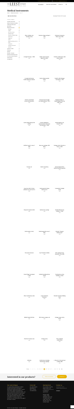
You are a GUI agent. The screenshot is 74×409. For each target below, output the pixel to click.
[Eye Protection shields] (44, 244)
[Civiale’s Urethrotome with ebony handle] (59, 48)
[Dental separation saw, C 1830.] (44, 222)
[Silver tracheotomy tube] (29, 287)
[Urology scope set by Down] (59, 308)
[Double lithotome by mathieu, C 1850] (59, 201)
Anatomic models (10, 48)
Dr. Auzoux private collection (12, 56)
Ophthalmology (10, 33)
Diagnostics (10, 38)
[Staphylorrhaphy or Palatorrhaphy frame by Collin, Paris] (59, 91)
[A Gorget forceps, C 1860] (29, 48)
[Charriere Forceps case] (29, 330)
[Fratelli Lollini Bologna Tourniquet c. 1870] (59, 69)
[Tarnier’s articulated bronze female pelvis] (29, 91)
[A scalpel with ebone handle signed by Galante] (29, 69)
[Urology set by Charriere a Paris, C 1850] (59, 136)
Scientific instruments (11, 21)
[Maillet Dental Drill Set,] (29, 308)
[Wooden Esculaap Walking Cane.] (59, 287)
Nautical (8, 51)
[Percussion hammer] (29, 244)
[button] (49, 376)
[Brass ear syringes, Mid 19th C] (44, 136)
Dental (9, 39)
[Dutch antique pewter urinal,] (44, 69)
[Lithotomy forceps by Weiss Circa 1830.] (59, 26)
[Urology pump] (44, 330)
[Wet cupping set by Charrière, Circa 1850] (59, 244)
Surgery (9, 30)
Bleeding (9, 29)
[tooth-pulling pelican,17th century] (29, 113)
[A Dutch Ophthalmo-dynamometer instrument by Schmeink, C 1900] (44, 113)
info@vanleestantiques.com (48, 389)
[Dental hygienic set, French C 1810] (59, 113)
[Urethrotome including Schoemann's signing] (44, 351)
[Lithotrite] (29, 351)
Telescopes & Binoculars (11, 24)
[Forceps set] (29, 158)
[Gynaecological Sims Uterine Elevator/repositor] (59, 158)
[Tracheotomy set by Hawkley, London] (59, 265)
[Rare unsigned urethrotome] (59, 330)
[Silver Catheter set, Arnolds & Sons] (29, 26)
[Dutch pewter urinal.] (29, 222)
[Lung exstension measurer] (44, 287)
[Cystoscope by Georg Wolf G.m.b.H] (44, 179)
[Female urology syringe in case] (44, 26)
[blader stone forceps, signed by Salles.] (44, 48)
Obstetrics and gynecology (12, 35)
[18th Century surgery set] (44, 308)
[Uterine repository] (44, 158)
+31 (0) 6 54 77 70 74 (60, 386)
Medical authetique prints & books (13, 42)
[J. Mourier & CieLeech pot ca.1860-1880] (59, 351)
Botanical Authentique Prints (12, 54)
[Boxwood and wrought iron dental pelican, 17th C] (44, 91)
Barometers (9, 26)
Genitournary (10, 36)
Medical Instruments (10, 27)
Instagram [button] (58, 390)
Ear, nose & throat (11, 32)
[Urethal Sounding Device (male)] (44, 265)
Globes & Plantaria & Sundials (12, 23)
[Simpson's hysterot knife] (29, 201)
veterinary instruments (12, 45)
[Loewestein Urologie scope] (59, 179)
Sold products (9, 57)
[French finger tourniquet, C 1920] (29, 265)
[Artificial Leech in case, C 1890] (29, 136)
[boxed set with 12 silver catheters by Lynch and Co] (29, 179)
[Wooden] (59, 222)
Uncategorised (9, 59)
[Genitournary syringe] (44, 201)
